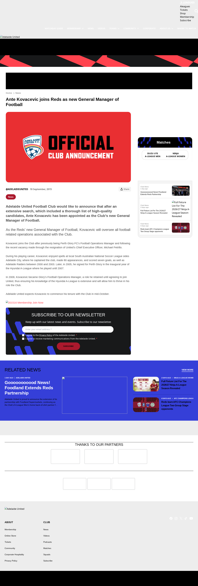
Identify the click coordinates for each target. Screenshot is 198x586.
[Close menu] (189, 577)
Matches (47, 548)
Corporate (149, 28)
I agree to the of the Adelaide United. (51, 335)
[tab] (152, 155)
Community (129, 28)
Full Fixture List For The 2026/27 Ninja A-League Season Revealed (174, 385)
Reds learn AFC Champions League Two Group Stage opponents (176, 405)
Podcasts (47, 542)
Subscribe (68, 346)
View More (187, 370)
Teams (112, 28)
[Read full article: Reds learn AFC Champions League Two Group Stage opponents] (181, 228)
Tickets (8, 542)
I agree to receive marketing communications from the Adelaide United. (61, 338)
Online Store (10, 536)
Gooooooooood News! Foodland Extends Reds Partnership (29, 387)
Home (9, 93)
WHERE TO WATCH (186, 28)
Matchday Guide (54, 28)
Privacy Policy (45, 335)
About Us (165, 28)
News (91, 28)
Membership (74, 28)
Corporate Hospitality (14, 554)
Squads (46, 554)
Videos (101, 28)
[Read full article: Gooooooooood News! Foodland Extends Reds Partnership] (181, 191)
